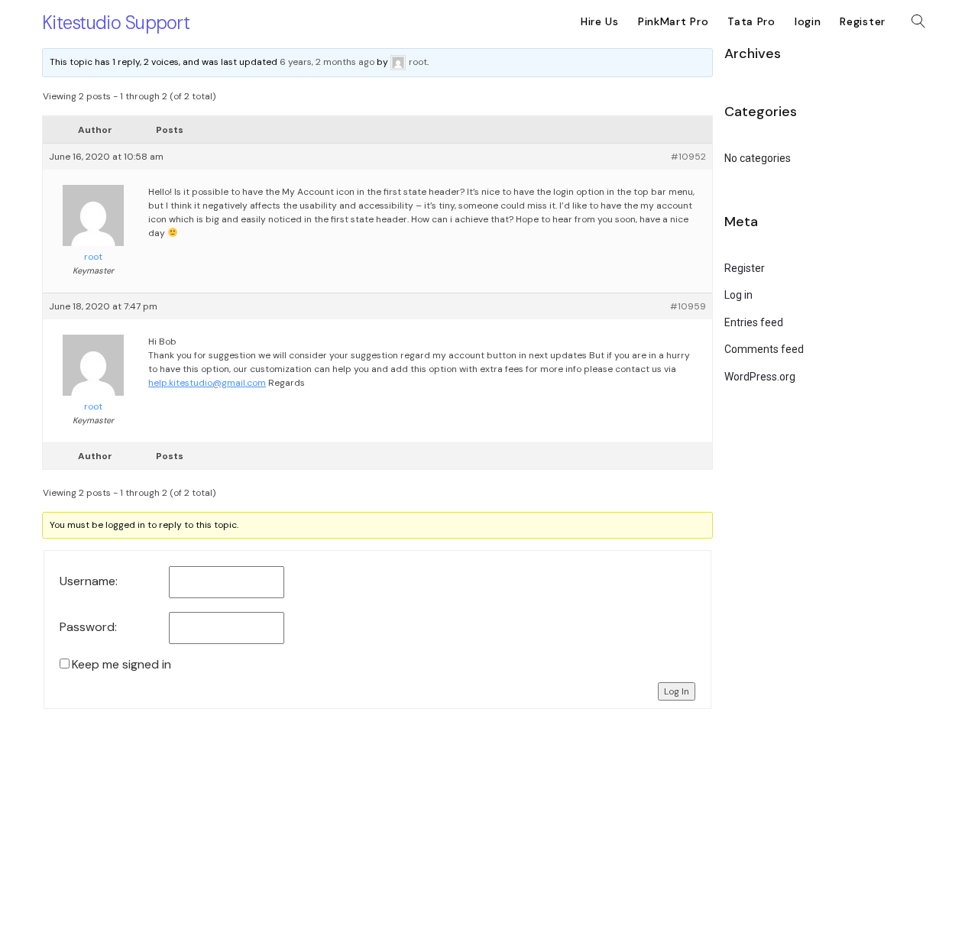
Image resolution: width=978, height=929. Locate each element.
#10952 (688, 157)
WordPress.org (759, 377)
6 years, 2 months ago (327, 62)
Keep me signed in (121, 665)
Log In (676, 691)
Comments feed (764, 349)
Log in (738, 295)
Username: (89, 581)
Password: (88, 627)
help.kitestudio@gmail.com (207, 383)
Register (744, 268)
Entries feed (753, 322)
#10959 (688, 306)
